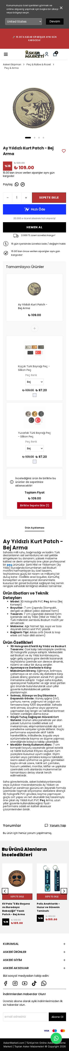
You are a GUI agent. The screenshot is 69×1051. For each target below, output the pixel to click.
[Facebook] (5, 983)
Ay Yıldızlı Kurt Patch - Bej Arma (32, 306)
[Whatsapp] (43, 983)
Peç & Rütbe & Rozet (38, 64)
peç (9, 564)
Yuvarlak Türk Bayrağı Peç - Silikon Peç (34, 434)
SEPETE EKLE (49, 197)
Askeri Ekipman (12, 64)
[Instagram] (15, 983)
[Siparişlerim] (46, 54)
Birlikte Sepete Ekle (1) (34, 505)
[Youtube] (24, 983)
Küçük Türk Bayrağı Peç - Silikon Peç (34, 368)
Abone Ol (57, 1017)
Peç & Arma (11, 68)
